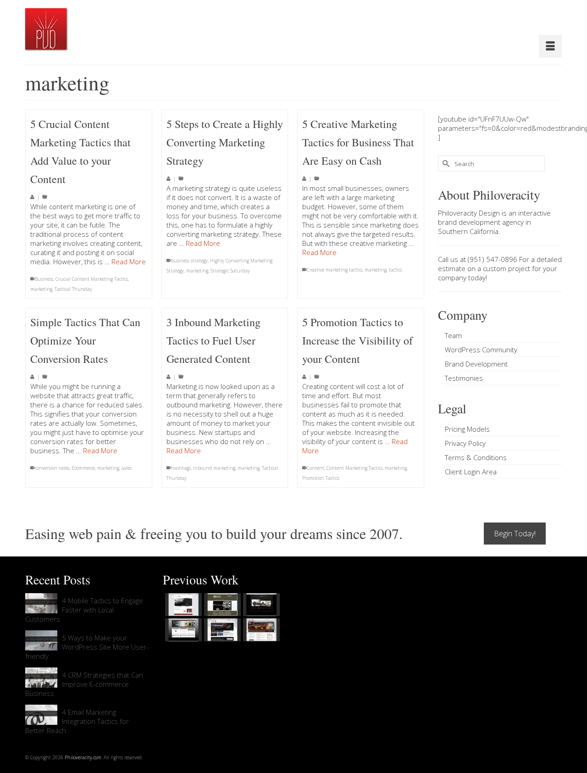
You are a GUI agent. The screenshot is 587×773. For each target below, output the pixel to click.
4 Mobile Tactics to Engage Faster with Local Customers (84, 609)
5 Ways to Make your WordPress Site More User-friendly (87, 647)
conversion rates (52, 468)
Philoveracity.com (83, 757)
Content (315, 468)
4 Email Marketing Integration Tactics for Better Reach (77, 721)
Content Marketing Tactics (354, 468)
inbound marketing (214, 468)
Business (44, 279)
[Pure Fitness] (182, 629)
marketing (41, 289)
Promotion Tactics (320, 478)
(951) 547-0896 (492, 259)
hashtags (181, 468)
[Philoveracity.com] (45, 29)
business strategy (189, 260)
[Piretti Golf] (221, 629)
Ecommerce (83, 468)
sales (127, 468)
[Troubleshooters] (221, 604)
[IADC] (260, 629)
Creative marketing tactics (334, 270)
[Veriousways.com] (182, 604)
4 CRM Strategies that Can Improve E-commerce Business (84, 684)
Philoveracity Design (469, 212)
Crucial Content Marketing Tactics (91, 279)
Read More (128, 261)
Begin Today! (515, 533)
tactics (395, 270)
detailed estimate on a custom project (500, 264)
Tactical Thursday (73, 289)
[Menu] (550, 46)
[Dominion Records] (260, 604)
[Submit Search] (445, 164)
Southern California (468, 231)
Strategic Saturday (230, 270)
